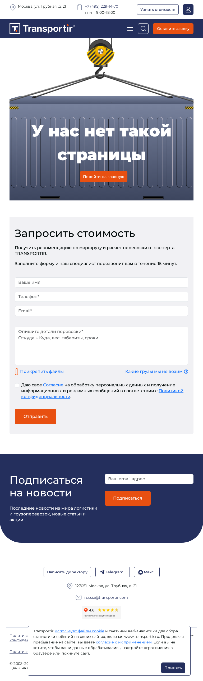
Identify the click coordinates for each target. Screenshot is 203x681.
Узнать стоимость (157, 9)
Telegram (114, 572)
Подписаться (127, 498)
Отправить (36, 416)
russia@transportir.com (106, 597)
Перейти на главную (103, 176)
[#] (42, 28)
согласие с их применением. (124, 642)
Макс (149, 572)
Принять (173, 667)
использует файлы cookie (79, 631)
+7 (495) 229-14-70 (101, 6)
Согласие (53, 384)
